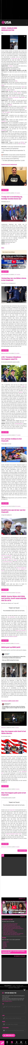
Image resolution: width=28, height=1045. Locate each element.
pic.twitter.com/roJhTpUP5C (11, 148)
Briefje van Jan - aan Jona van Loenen (10, 932)
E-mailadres (5, 1027)
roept (25, 107)
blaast (7, 283)
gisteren (21, 392)
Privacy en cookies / (4, 986)
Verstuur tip (10, 1035)
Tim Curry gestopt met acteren (9, 931)
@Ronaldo (3, 643)
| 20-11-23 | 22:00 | (12, 353)
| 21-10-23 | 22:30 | (13, 506)
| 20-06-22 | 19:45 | (12, 727)
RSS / (22, 985)
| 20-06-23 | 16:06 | (12, 643)
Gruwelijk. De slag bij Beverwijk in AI (10, 924)
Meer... (4, 948)
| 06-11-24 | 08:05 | (13, 274)
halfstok (22, 142)
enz (4, 839)
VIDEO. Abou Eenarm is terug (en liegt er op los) (12, 927)
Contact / (14, 985)
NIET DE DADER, (6, 112)
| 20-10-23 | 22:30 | (13, 592)
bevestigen (3, 130)
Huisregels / (18, 985)
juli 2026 (4, 943)
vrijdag (23, 386)
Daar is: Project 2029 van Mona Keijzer (10, 923)
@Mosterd (3, 353)
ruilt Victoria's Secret (7, 561)
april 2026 (5, 946)
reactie (15, 91)
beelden (23, 97)
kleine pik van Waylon (6, 555)
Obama (23, 143)
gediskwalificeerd (19, 423)
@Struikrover (4, 435)
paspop (15, 560)
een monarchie (11, 617)
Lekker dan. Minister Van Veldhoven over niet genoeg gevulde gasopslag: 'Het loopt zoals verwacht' (13, 934)
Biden (19, 143)
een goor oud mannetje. (13, 97)
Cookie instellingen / (13, 986)
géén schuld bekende (20, 630)
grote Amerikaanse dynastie (11, 636)
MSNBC (2, 85)
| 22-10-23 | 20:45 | (13, 435)
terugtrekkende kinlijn (6, 558)
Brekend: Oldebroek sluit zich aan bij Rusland (11, 926)
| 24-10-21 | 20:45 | (13, 789)
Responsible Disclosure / (22, 986)
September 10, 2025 (19, 160)
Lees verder (5, 190)
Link (3, 1015)
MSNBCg (10, 104)
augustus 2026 (6, 941)
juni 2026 (5, 944)
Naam (3, 1021)
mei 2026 (5, 945)
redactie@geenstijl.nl (7, 1001)
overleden (3, 121)
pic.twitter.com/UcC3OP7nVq (11, 158)
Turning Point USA (15, 58)
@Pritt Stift (3, 274)
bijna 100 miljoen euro (21, 567)
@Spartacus (3, 727)
